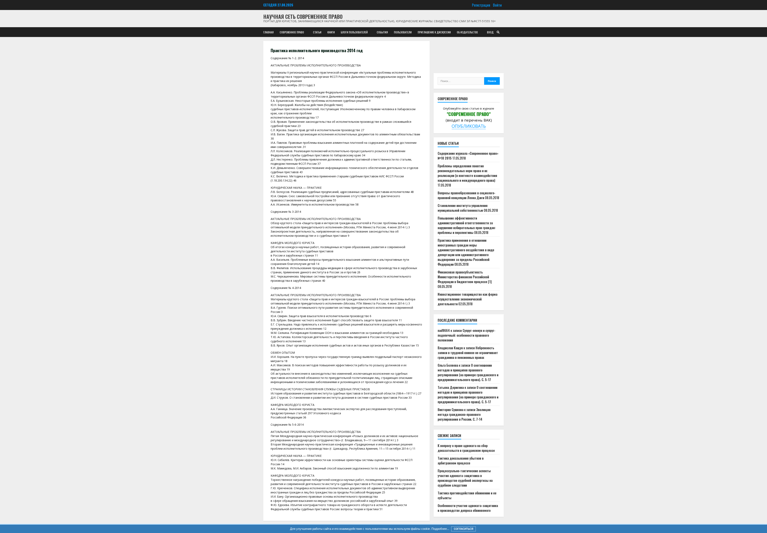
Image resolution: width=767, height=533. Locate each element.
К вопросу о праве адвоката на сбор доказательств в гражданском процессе (466, 448)
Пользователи (403, 32)
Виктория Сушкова (450, 409)
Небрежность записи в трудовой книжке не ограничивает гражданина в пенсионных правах (468, 352)
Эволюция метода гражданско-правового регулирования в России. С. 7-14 (464, 414)
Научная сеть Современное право (303, 16)
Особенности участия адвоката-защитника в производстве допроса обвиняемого (468, 508)
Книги (331, 32)
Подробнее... (440, 528)
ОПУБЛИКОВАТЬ (469, 126)
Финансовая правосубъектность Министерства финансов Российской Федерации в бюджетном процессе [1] (465, 277)
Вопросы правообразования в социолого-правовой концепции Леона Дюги (466, 195)
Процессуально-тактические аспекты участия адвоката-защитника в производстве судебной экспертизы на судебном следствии (465, 478)
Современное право (292, 32)
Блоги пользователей (354, 32)
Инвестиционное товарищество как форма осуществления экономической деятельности (467, 299)
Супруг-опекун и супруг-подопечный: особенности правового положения (466, 335)
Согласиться (463, 528)
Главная (268, 32)
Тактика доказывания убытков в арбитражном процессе (461, 460)
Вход (490, 32)
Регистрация (481, 5)
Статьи (317, 32)
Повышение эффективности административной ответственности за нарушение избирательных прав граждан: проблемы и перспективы (467, 225)
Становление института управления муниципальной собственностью (463, 208)
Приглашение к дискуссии (434, 32)
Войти (497, 5)
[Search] (498, 32)
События (382, 32)
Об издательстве (467, 32)
